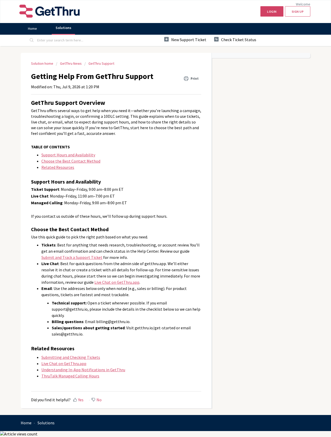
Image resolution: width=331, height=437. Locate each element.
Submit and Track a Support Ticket (71, 257)
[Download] (156, 153)
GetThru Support (101, 63)
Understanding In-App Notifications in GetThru (83, 369)
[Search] (32, 40)
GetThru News (71, 63)
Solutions (63, 27)
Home (32, 28)
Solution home (42, 63)
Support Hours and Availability (68, 154)
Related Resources (57, 167)
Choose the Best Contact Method (70, 161)
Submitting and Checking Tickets (70, 357)
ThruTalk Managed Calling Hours (70, 375)
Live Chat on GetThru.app (116, 282)
